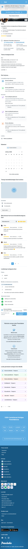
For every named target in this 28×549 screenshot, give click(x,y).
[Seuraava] (18, 263)
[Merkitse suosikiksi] (26, 2)
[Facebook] (2, 538)
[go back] (1, 2)
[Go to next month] (22, 152)
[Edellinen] (9, 263)
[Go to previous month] (19, 152)
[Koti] (1, 406)
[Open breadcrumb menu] (5, 407)
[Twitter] (5, 538)
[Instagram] (8, 538)
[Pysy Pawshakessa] (13, 314)
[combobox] (14, 147)
